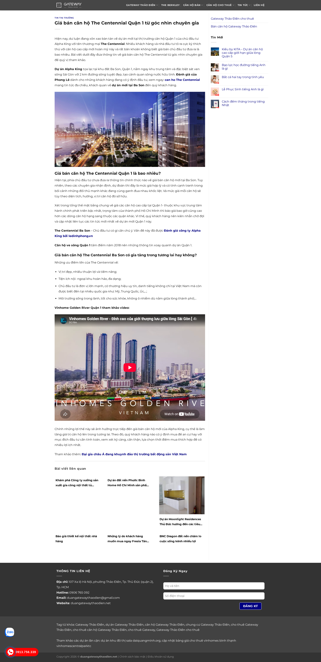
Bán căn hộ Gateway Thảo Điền (234, 26)
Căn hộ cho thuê (219, 5)
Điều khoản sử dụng (161, 656)
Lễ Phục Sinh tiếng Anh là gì (243, 89)
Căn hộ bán (192, 5)
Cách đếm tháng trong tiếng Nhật (243, 103)
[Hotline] (10, 652)
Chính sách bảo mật (132, 656)
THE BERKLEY (170, 5)
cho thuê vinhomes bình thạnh (212, 640)
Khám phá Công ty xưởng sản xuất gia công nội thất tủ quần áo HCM (77, 483)
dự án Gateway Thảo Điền (125, 624)
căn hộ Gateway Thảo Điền (164, 624)
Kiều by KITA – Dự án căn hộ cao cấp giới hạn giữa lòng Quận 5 (242, 52)
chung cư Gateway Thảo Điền (208, 624)
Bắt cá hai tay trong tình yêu (243, 77)
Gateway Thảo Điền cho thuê (232, 18)
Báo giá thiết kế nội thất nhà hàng (76, 538)
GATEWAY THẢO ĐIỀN (140, 5)
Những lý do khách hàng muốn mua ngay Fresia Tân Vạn (127, 539)
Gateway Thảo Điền (89, 624)
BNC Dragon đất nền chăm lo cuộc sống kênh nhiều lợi (180, 538)
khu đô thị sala (121, 640)
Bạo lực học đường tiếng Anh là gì (243, 66)
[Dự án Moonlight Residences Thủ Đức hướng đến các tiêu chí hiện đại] (182, 495)
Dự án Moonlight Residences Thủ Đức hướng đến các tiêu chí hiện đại (180, 522)
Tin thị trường (64, 18)
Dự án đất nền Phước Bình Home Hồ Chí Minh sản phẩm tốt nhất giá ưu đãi (129, 483)
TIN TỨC (243, 5)
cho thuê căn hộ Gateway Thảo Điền (100, 630)
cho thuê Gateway (141, 630)
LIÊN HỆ (259, 5)
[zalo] (9, 632)
